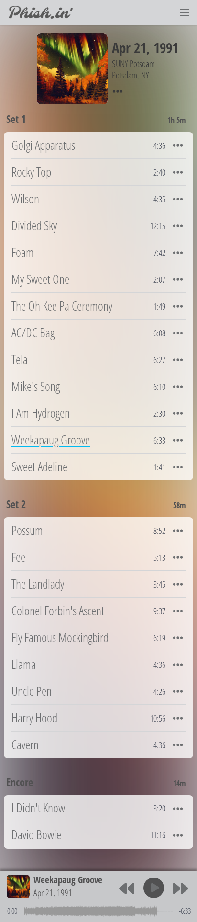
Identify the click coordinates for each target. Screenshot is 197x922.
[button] (184, 12)
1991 (165, 47)
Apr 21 (129, 47)
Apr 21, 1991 (52, 892)
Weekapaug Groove (67, 879)
